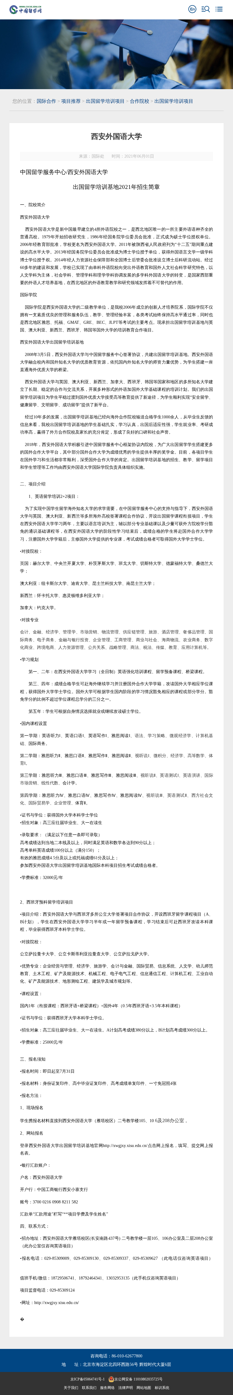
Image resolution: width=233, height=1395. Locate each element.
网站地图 (144, 1388)
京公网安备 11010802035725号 (138, 1379)
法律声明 (125, 1388)
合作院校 (139, 101)
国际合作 (46, 101)
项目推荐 (71, 101)
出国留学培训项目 (105, 101)
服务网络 (107, 1388)
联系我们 (89, 1388)
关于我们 (71, 1388)
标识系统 (162, 1388)
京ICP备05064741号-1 (87, 1379)
